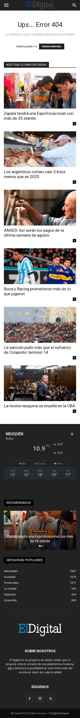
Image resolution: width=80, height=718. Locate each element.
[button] (6, 5)
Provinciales (40, 531)
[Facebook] (29, 699)
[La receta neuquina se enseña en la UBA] (40, 383)
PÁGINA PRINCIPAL (51, 46)
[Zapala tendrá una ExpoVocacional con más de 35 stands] (40, 91)
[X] (50, 699)
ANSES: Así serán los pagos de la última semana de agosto (34, 233)
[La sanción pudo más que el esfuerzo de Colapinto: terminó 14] (40, 325)
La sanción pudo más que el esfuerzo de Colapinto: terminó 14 (37, 350)
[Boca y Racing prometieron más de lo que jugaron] (40, 266)
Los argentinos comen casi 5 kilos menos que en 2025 (34, 174)
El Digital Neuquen (37, 713)
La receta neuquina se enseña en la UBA (39, 406)
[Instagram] (40, 698)
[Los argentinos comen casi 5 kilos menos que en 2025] (40, 149)
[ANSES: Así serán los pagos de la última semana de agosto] (40, 208)
